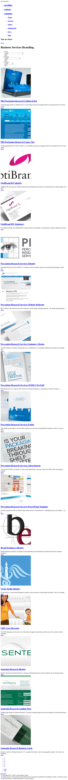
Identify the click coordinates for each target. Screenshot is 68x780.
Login (26, 775)
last (5, 770)
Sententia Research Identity (13, 669)
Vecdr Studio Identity (10, 589)
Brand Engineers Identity (12, 548)
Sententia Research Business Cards (16, 748)
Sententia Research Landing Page (16, 709)
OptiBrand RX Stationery (12, 224)
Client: (6, 51)
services (10, 21)
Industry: (6, 57)
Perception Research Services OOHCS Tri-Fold (22, 385)
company (8, 13)
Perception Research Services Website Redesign (22, 305)
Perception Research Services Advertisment (20, 465)
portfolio (8, 5)
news (9, 32)
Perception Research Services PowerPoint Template (24, 507)
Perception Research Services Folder (17, 424)
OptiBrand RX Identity (11, 183)
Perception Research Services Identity (18, 263)
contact (7, 9)
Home (2, 43)
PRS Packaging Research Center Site (17, 142)
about (10, 17)
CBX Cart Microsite (10, 628)
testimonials (12, 28)
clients (10, 25)
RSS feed (3, 773)
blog (9, 35)
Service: (6, 62)
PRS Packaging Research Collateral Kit (19, 101)
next (5, 769)
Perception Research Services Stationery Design (22, 344)
